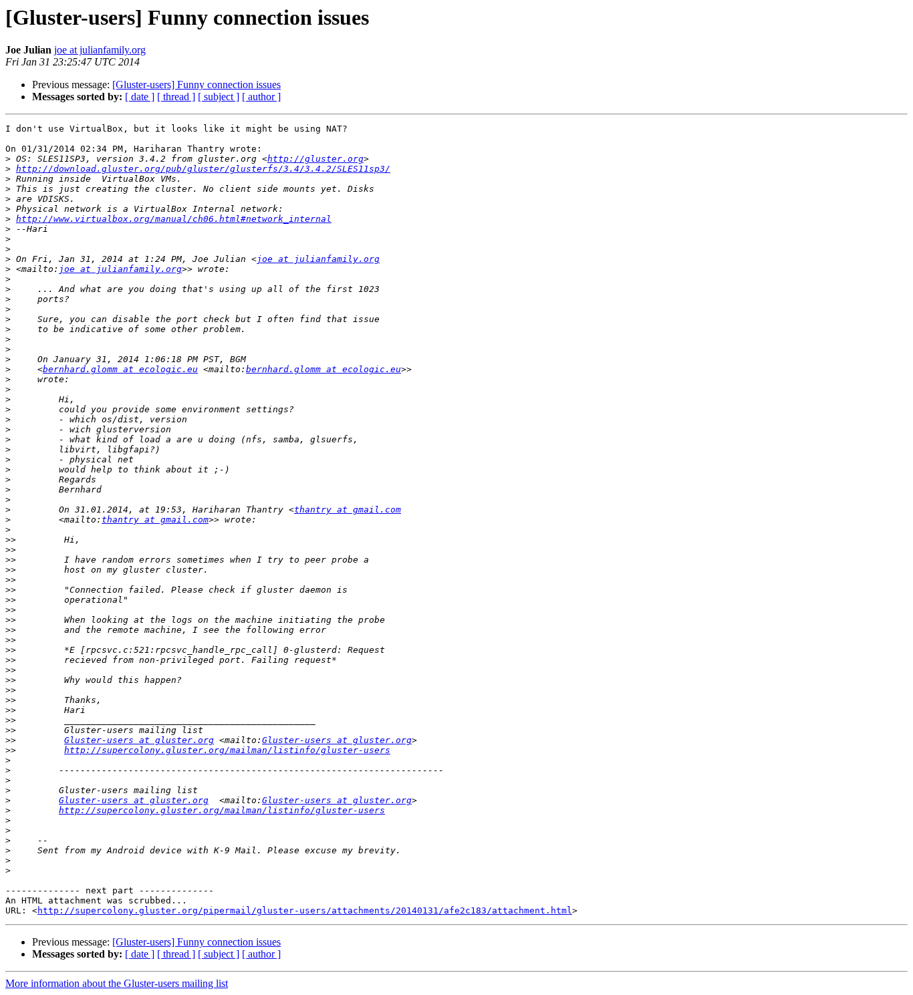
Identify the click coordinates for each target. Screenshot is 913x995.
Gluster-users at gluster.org (139, 740)
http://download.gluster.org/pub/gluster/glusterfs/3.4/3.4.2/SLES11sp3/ (203, 169)
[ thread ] (176, 96)
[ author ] (261, 96)
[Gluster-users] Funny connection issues (196, 84)
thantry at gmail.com (347, 510)
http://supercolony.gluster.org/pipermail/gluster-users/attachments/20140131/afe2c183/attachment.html (304, 910)
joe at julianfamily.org (100, 49)
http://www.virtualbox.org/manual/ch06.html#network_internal (174, 219)
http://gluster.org (315, 159)
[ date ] (139, 96)
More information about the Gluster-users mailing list (116, 983)
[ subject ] (218, 96)
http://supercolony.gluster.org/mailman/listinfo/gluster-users (227, 750)
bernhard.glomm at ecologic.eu (120, 369)
